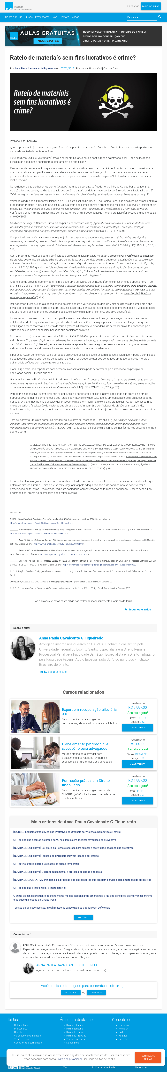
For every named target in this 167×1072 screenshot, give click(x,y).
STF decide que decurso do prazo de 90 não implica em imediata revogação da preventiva (64, 839)
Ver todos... (83, 917)
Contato (64, 17)
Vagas (75, 17)
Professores (42, 17)
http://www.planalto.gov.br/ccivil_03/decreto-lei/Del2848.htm (38, 533)
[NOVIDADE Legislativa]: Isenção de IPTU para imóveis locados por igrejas (56, 855)
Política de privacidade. (69, 1059)
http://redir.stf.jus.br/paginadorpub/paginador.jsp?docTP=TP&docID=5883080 (99, 565)
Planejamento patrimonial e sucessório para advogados (85, 746)
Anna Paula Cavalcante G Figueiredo (35, 68)
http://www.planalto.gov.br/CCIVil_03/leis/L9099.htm (58, 544)
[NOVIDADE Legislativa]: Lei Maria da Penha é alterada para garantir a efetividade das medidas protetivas (73, 847)
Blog (54, 17)
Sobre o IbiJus (13, 17)
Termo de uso (21, 1039)
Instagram (124, 1028)
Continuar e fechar (148, 1057)
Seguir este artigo (139, 609)
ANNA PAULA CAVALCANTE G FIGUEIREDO (67, 965)
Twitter (122, 1032)
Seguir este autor (57, 671)
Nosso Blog (72, 1042)
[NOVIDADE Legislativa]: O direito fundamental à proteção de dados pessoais (57, 871)
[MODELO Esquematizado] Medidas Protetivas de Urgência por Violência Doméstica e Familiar (67, 831)
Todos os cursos (75, 1039)
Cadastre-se (96, 993)
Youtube (123, 1035)
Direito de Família (75, 1032)
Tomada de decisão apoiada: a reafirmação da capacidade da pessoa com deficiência (61, 907)
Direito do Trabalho (76, 1035)
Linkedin (123, 1039)
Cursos (29, 17)
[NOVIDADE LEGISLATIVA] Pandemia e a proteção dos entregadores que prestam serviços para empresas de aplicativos (82, 879)
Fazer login (70, 993)
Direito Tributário (75, 1025)
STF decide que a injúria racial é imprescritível (39, 887)
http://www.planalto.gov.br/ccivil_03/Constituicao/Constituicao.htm (41, 523)
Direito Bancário (74, 1028)
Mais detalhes (137, 727)
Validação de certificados (27, 1035)
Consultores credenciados (28, 1042)
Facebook (124, 1025)
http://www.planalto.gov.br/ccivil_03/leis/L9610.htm (63, 554)
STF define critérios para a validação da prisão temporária (46, 863)
